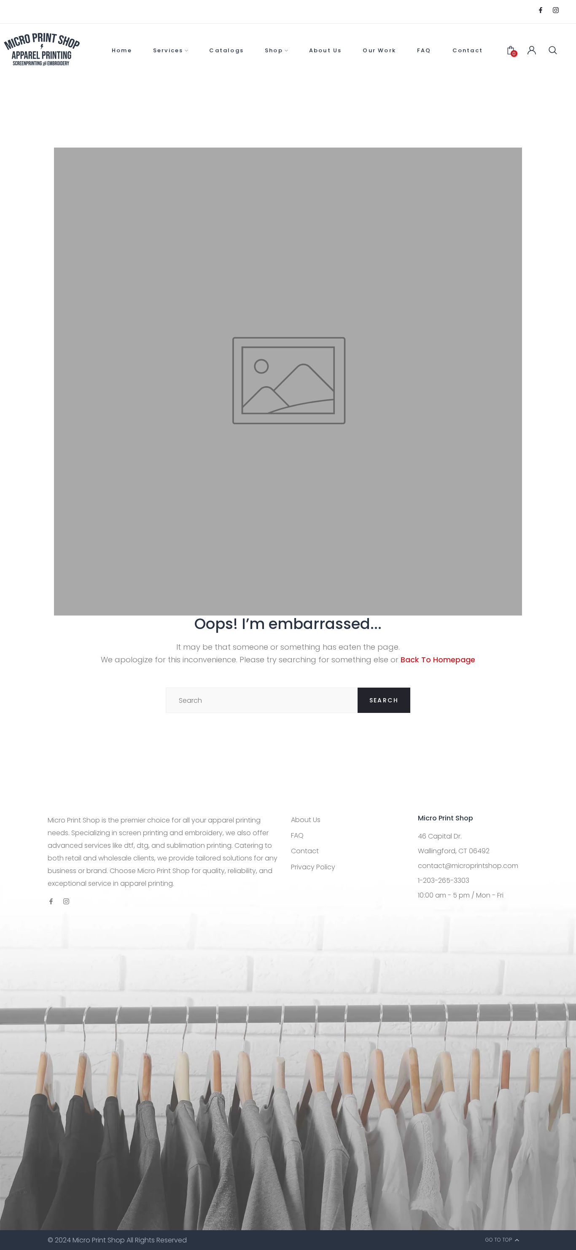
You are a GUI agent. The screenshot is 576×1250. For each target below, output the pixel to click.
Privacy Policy (313, 867)
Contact (305, 851)
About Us (305, 820)
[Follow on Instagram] (555, 10)
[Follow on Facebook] (540, 10)
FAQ (297, 835)
